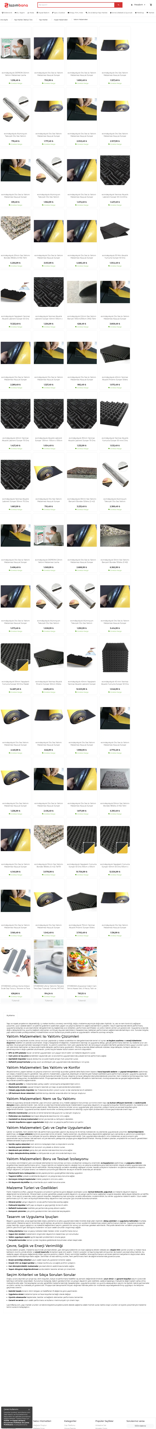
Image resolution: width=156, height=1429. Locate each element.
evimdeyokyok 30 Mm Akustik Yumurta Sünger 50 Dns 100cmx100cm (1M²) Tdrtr (115, 256)
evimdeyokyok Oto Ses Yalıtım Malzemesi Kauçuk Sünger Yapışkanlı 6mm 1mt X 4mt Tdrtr (49, 135)
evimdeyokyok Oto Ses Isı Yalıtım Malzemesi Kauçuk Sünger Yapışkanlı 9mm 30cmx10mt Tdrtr (81, 195)
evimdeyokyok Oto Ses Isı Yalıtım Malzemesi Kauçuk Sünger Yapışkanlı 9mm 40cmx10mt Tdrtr (81, 804)
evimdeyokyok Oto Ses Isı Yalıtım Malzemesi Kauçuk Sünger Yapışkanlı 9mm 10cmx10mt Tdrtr (48, 74)
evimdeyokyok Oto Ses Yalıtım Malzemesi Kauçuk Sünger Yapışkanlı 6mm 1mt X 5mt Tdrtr (115, 135)
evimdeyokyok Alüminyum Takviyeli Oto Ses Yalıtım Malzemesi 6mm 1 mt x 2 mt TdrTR (82, 622)
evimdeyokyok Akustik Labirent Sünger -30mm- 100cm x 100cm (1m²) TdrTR (48, 439)
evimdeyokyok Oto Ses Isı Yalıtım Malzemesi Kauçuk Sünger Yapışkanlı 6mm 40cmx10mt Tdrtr (81, 74)
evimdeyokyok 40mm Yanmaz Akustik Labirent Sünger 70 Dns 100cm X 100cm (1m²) (15, 439)
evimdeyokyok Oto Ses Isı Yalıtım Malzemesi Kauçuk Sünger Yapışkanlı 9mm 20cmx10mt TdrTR (15, 622)
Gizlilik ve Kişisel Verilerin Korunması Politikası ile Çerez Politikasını (16, 1423)
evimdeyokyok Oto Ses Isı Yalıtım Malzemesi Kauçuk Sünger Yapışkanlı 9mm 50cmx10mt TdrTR (15, 378)
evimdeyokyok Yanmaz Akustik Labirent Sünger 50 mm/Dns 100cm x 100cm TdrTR (115, 195)
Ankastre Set (100, 1425)
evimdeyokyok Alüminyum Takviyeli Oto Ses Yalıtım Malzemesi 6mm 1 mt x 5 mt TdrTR (115, 500)
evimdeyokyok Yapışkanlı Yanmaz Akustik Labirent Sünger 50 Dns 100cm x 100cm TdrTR (15, 317)
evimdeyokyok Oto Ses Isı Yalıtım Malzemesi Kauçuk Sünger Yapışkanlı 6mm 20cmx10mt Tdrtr (81, 378)
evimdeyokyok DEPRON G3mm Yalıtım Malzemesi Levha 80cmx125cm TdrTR (48, 561)
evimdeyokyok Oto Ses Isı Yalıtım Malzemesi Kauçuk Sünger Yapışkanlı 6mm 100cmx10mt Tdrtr (115, 317)
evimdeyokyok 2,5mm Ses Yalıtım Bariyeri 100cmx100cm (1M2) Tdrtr (81, 317)
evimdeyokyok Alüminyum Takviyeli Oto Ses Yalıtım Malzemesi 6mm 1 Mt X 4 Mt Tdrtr (48, 195)
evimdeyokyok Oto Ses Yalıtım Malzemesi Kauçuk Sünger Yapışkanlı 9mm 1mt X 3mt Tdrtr (48, 926)
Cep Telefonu (69, 1425)
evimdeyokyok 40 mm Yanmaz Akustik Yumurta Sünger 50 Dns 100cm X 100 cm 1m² (115, 683)
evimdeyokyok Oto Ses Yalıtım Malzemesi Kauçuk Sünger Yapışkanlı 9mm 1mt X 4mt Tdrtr (82, 743)
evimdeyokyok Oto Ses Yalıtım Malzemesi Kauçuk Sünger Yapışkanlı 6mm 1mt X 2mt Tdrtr (115, 926)
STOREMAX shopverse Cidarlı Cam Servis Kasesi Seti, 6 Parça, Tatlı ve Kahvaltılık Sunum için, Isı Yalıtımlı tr (82, 987)
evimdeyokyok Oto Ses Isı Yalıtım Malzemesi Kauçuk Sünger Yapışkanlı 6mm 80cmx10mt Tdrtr (15, 926)
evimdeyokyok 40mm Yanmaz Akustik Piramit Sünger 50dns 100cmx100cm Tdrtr (115, 378)
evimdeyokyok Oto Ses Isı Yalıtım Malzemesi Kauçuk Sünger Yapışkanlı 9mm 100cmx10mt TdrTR (82, 256)
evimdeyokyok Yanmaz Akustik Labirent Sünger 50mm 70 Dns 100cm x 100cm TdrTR (15, 500)
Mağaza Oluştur (40, 1425)
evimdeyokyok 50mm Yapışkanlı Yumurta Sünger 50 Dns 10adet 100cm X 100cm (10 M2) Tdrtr (15, 683)
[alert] (16, 1417)
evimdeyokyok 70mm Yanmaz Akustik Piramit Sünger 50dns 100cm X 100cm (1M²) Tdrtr (82, 926)
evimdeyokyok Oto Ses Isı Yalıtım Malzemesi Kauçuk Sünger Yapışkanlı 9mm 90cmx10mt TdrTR (15, 865)
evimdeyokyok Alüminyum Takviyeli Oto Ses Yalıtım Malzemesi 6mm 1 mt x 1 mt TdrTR (15, 135)
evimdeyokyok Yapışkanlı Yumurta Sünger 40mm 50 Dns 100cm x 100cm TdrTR (115, 865)
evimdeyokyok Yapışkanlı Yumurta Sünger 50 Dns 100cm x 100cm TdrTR (82, 865)
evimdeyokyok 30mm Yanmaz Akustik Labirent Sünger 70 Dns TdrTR (81, 439)
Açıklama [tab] (11, 1015)
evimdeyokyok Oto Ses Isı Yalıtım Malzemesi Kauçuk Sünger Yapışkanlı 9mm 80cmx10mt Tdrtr (115, 622)
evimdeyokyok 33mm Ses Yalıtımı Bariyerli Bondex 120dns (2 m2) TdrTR (81, 500)
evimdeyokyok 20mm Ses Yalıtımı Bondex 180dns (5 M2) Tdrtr (15, 256)
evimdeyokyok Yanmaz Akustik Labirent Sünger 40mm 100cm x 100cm (48, 317)
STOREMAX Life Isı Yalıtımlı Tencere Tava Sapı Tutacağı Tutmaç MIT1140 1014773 (49, 987)
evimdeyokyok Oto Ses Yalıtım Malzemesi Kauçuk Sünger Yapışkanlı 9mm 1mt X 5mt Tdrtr (15, 743)
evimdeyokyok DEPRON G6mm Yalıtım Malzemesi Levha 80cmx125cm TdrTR (15, 74)
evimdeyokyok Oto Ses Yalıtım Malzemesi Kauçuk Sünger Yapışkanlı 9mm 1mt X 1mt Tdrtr (48, 500)
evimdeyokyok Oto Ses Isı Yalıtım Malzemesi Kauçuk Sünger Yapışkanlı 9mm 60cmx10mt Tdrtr (81, 561)
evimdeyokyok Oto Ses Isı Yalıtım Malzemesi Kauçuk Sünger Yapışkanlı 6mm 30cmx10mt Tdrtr (48, 378)
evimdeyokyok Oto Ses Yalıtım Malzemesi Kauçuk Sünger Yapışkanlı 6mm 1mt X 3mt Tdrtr (115, 74)
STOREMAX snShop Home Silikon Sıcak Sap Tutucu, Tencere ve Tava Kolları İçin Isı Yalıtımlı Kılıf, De (15, 987)
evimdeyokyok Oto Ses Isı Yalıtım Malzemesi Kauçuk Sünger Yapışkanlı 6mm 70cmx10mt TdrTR (115, 743)
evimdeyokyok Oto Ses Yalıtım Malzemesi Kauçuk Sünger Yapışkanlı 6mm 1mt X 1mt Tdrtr (48, 743)
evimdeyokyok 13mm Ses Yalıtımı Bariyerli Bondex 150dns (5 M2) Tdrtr (115, 561)
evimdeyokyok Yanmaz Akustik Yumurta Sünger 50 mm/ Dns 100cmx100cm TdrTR (115, 439)
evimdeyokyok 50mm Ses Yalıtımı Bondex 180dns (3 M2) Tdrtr (114, 804)
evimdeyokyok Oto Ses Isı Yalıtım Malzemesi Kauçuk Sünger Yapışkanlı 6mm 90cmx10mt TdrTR (15, 561)
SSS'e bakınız (140, 1426)
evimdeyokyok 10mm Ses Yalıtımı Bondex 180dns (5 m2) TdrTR (48, 865)
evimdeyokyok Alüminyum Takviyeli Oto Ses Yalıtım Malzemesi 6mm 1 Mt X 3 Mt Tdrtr (48, 622)
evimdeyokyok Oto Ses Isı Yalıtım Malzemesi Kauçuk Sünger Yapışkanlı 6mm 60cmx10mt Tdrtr (48, 804)
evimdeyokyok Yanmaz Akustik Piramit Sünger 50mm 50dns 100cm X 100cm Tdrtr (48, 683)
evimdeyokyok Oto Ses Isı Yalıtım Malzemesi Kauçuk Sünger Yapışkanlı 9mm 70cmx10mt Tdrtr (48, 256)
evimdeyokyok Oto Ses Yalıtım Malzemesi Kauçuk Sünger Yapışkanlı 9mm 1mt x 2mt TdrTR (15, 804)
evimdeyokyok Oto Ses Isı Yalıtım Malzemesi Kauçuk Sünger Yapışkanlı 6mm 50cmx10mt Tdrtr (81, 135)
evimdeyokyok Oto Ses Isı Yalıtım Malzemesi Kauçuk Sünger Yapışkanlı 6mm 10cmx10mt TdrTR (15, 195)
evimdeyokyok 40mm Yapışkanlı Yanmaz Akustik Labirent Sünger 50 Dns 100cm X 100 (82, 683)
